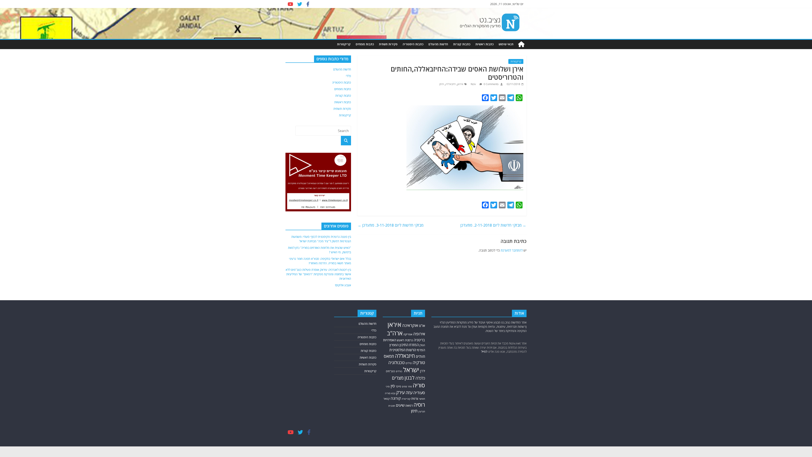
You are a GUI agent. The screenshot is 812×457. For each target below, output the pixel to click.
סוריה (419, 385)
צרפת (414, 398)
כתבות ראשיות (484, 44)
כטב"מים (390, 371)
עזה (409, 392)
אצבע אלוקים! (343, 285)
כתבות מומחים (365, 44)
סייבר (398, 386)
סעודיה (419, 392)
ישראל (411, 370)
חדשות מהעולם (438, 44)
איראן (460, 84)
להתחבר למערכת (512, 250)
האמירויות (389, 340)
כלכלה (420, 378)
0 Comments (491, 84)
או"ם (422, 325)
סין (393, 386)
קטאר (386, 399)
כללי (348, 76)
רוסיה (419, 404)
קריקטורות (344, 44)
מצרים (398, 378)
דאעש (400, 340)
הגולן (422, 345)
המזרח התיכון (409, 344)
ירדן (422, 371)
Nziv (473, 84)
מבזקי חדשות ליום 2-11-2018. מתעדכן (493, 225)
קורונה (396, 398)
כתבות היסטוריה (413, 44)
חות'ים (420, 356)
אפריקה (407, 334)
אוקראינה (410, 325)
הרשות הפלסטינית (403, 349)
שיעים (400, 405)
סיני (388, 386)
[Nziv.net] (521, 44)
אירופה (419, 334)
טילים (409, 363)
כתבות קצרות (461, 44)
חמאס (389, 356)
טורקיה (419, 362)
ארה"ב (395, 333)
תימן (441, 84)
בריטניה (419, 339)
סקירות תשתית (388, 44)
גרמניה (409, 340)
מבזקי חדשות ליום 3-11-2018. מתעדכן (390, 225)
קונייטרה (406, 398)
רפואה (409, 405)
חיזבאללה (451, 84)
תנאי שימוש (506, 44)
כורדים (399, 371)
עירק (400, 392)
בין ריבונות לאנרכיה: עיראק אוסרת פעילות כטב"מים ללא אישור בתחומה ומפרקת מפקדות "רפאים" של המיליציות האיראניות (318, 274)
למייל (484, 352)
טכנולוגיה (396, 362)
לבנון (409, 377)
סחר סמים (407, 386)
